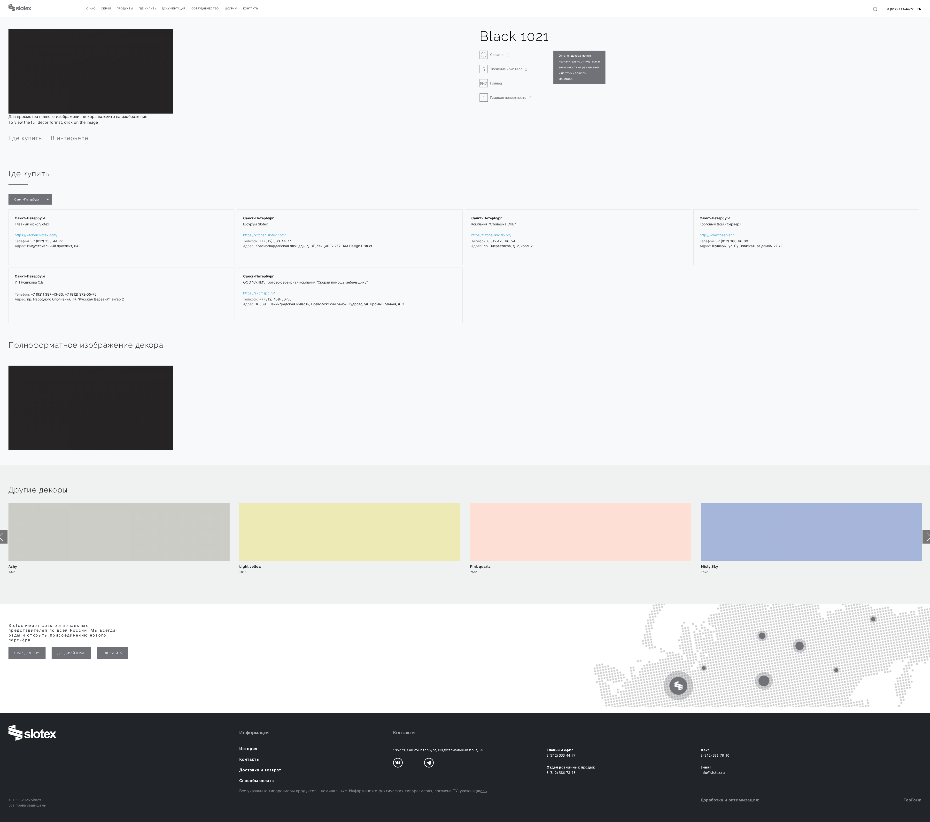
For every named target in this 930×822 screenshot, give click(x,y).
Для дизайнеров (71, 653)
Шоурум (231, 8)
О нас (90, 8)
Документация (174, 8)
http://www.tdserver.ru (718, 235)
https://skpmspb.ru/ (259, 293)
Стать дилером (27, 653)
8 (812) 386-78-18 (561, 772)
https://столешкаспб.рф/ (491, 235)
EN (919, 9)
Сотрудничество (205, 8)
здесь (481, 790)
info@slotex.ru (712, 772)
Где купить (147, 8)
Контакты (251, 8)
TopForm (913, 800)
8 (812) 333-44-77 (900, 9)
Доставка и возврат (260, 770)
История (248, 748)
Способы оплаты (257, 780)
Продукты (125, 8)
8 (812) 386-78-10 (714, 755)
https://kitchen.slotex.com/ (36, 235)
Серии (106, 8)
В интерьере (69, 138)
